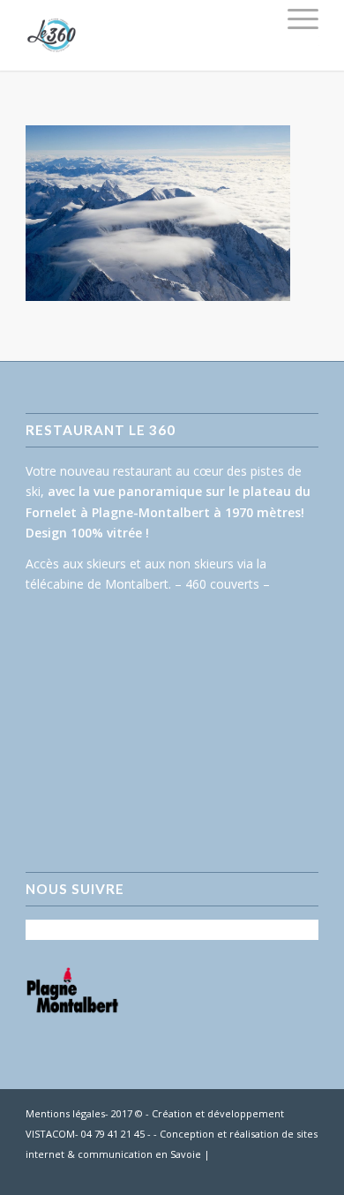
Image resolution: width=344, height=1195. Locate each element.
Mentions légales (65, 1113)
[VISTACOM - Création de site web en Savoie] (305, 1173)
